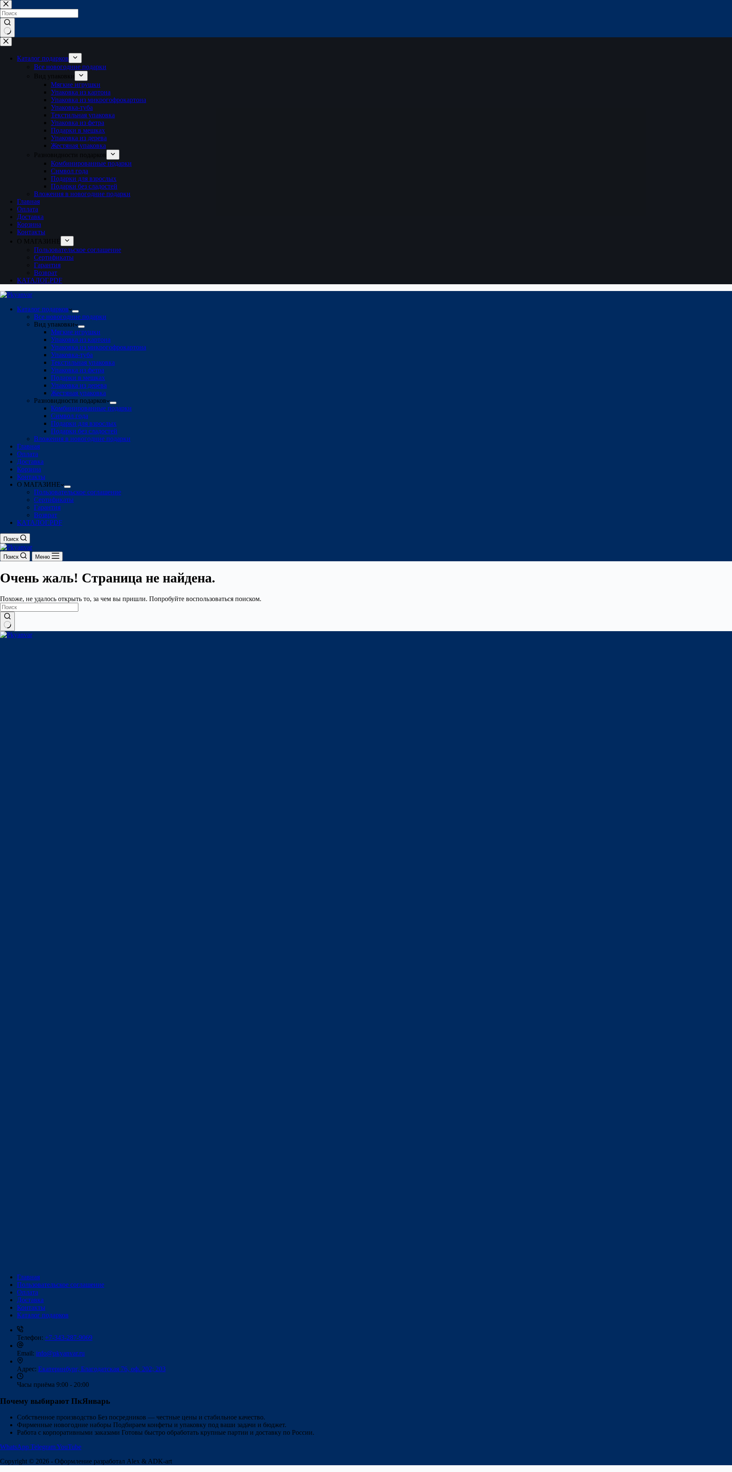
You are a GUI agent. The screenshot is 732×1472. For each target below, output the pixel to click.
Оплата (27, 453)
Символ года (69, 415)
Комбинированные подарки (91, 408)
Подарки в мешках (78, 377)
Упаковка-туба (72, 354)
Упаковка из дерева (79, 385)
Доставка (30, 461)
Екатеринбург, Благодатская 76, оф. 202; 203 (102, 1368)
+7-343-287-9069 (68, 1337)
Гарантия (47, 507)
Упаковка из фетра (77, 370)
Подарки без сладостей (84, 431)
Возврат (45, 514)
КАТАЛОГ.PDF (39, 522)
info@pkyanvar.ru (60, 1353)
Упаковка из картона (81, 339)
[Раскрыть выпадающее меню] (75, 311)
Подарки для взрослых (83, 423)
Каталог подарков (43, 309)
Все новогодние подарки (70, 316)
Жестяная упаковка (78, 392)
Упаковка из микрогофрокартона (98, 347)
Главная (28, 446)
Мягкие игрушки (75, 331)
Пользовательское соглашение (77, 492)
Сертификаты (54, 499)
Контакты (31, 476)
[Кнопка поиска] (7, 621)
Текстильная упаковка (83, 362)
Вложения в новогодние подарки (82, 438)
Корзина (29, 469)
